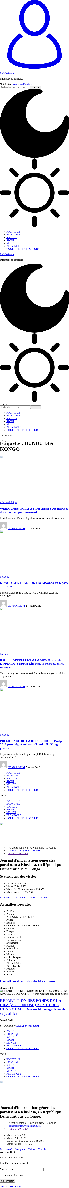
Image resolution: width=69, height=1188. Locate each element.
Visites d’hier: (13, 886)
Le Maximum (7, 73)
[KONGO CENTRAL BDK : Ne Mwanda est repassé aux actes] (30, 573)
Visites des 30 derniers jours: (21, 889)
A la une (4, 502)
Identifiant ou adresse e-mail (14, 1163)
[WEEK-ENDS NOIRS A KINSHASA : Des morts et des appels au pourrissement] (25, 499)
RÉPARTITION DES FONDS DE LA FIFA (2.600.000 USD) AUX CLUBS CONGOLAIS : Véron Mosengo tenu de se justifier (33, 1007)
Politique (13, 502)
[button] (34, 795)
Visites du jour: (14, 883)
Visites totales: (14, 892)
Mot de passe (6, 1169)
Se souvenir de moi (13, 1175)
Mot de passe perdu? (10, 1186)
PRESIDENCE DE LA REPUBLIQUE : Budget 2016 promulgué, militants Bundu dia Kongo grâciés (32, 744)
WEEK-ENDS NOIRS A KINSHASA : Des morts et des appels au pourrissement (34, 510)
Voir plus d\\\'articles (23, 84)
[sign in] (34, 67)
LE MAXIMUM (16, 528)
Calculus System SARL (27, 1025)
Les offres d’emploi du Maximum (27, 981)
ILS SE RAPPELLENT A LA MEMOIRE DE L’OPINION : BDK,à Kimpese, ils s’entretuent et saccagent (32, 663)
